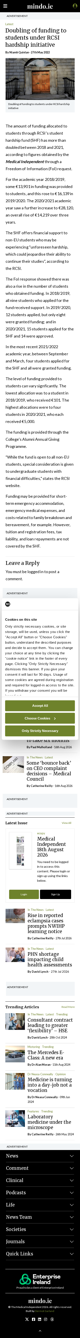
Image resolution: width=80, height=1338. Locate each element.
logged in (36, 571)
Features (33, 1111)
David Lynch (40, 971)
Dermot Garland (44, 1311)
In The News (35, 757)
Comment (17, 1168)
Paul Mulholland (41, 747)
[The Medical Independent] (74, 6)
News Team (19, 1217)
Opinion (60, 1074)
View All (66, 823)
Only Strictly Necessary (40, 731)
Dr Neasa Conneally (40, 1074)
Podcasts (16, 1192)
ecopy (41, 833)
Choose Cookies (37, 718)
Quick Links (19, 1254)
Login (24, 894)
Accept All (40, 705)
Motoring (34, 1047)
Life (10, 1205)
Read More (68, 1007)
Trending (62, 1014)
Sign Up (55, 894)
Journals (15, 1241)
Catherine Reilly (42, 786)
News (12, 1156)
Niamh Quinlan (19, 52)
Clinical (14, 1180)
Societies (16, 1229)
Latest (9, 24)
